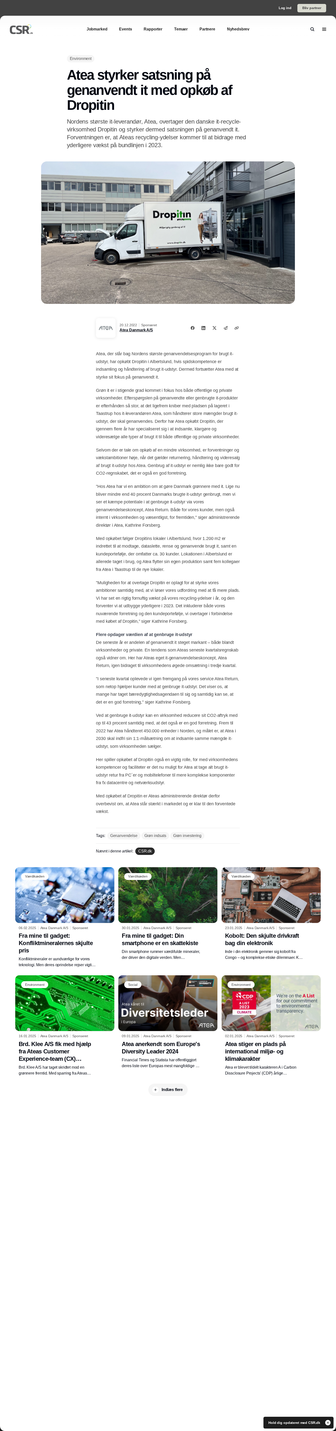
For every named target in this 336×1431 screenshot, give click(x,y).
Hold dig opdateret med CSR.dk (294, 1423)
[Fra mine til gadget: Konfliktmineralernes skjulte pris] (64, 917)
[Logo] (21, 29)
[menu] (324, 29)
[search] (312, 29)
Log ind (285, 8)
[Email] (226, 328)
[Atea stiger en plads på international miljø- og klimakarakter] (271, 1025)
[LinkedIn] (203, 328)
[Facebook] (193, 328)
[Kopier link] (236, 328)
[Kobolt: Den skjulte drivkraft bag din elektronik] (271, 914)
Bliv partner (311, 8)
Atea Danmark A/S (136, 330)
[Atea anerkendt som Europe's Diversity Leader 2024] (167, 1022)
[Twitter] (214, 328)
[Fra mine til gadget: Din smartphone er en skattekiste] (167, 914)
